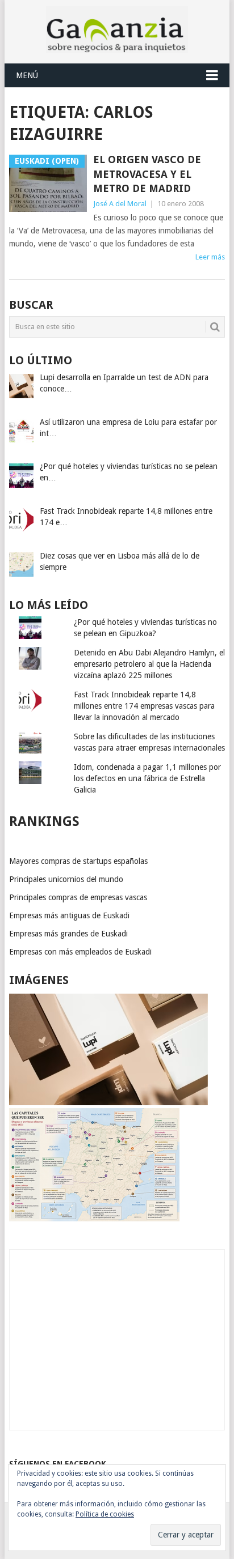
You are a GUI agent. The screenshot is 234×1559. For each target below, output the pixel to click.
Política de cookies (105, 1514)
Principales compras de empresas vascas (78, 897)
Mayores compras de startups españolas (78, 861)
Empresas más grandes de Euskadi (68, 933)
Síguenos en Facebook (57, 1463)
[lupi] (108, 1102)
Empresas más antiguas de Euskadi (69, 915)
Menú (27, 75)
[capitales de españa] (94, 1218)
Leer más (210, 257)
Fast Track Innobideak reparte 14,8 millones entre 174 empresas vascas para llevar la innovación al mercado (144, 706)
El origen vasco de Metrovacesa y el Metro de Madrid (147, 174)
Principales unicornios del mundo (66, 879)
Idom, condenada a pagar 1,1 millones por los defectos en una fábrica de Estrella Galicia (147, 778)
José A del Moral (120, 203)
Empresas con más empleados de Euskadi (80, 951)
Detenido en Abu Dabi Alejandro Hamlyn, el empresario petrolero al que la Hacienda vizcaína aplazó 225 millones (149, 664)
